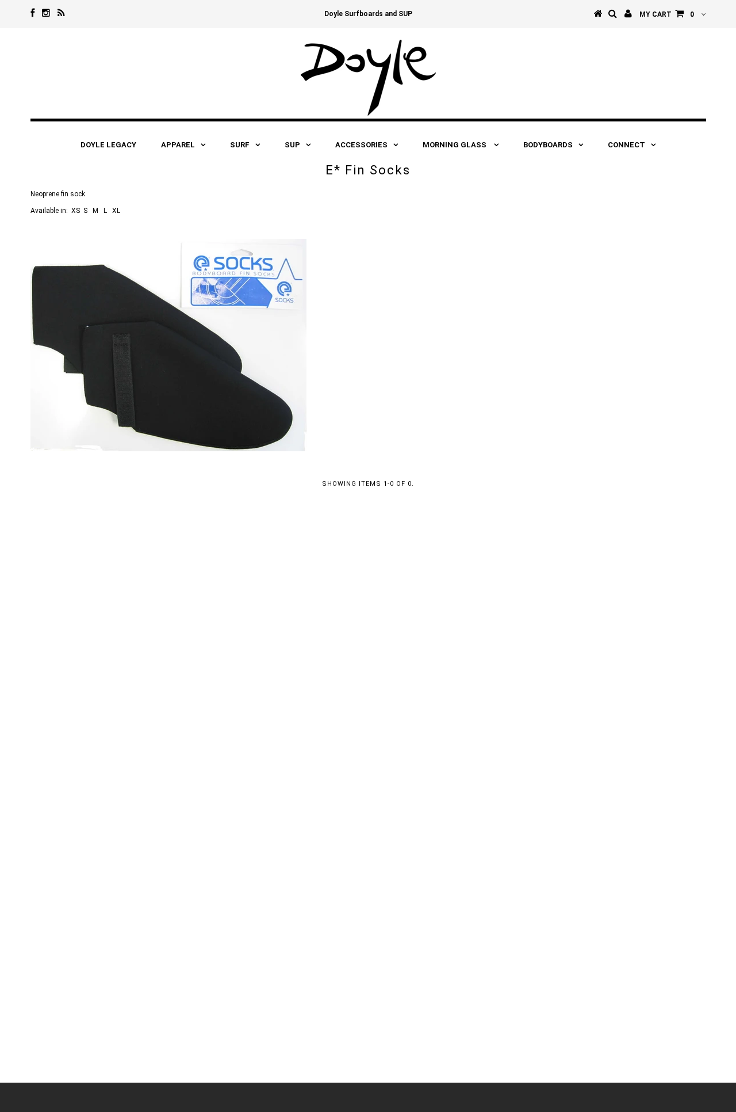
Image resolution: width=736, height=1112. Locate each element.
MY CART (666, 14)
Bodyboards (548, 144)
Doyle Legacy (108, 144)
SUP (292, 144)
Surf (240, 144)
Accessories (361, 144)
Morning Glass (455, 144)
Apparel (178, 144)
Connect (626, 144)
